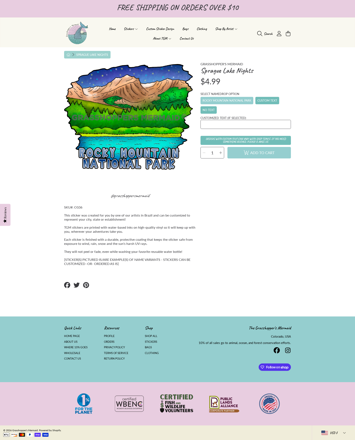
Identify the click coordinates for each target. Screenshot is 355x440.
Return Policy (114, 358)
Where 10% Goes (76, 347)
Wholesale (72, 353)
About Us (70, 341)
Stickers (129, 28)
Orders (109, 341)
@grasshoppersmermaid (130, 195)
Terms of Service (116, 353)
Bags (148, 347)
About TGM (160, 38)
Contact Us (72, 358)
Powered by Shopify (50, 430)
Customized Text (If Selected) (223, 118)
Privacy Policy (114, 347)
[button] (265, 33)
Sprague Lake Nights (92, 54)
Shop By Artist (224, 28)
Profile (109, 336)
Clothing (152, 353)
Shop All (151, 336)
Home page (72, 336)
